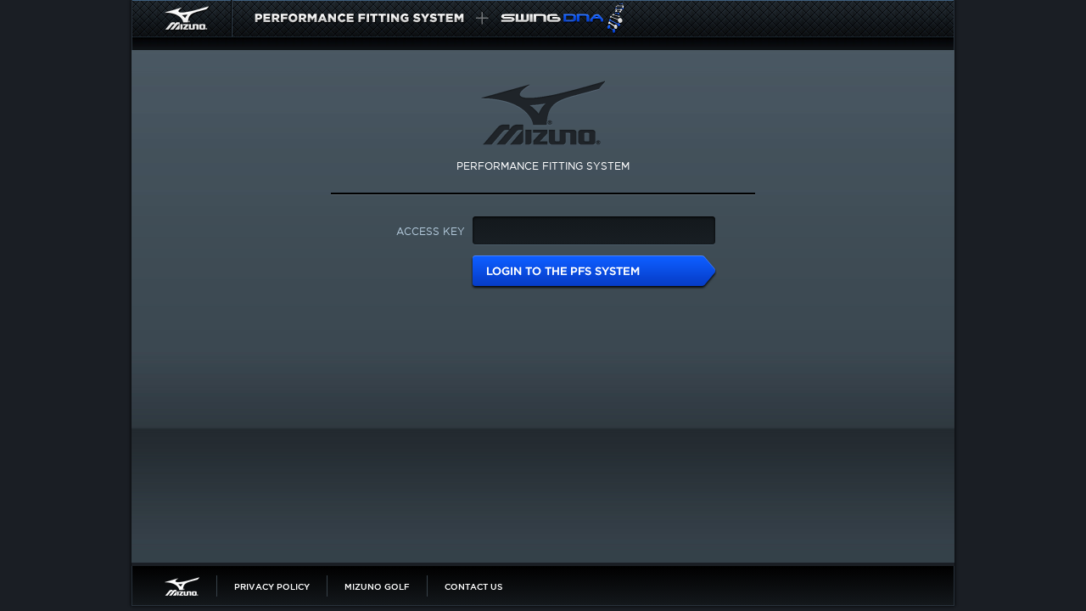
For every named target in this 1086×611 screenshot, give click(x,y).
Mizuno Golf (377, 586)
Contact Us (473, 586)
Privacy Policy (272, 586)
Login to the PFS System (594, 272)
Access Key (430, 231)
